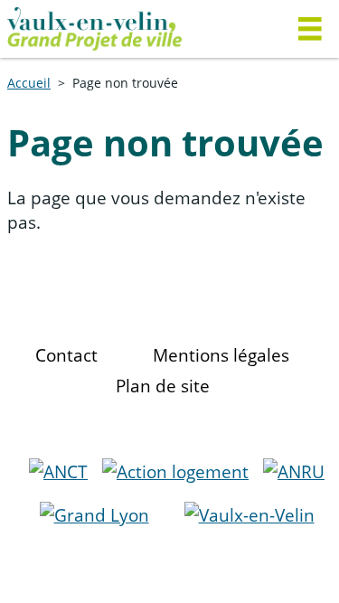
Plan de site (163, 385)
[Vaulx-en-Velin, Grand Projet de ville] (135, 29)
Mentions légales (221, 355)
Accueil (29, 82)
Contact (66, 355)
